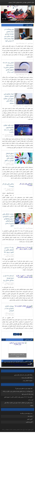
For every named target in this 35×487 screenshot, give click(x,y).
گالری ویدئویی (29, 422)
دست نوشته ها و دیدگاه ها (26, 413)
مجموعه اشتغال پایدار (27, 380)
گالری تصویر (29, 419)
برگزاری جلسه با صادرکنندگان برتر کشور (24, 22)
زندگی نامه (30, 416)
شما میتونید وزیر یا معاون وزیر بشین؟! (23, 388)
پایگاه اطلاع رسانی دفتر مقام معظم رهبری (23, 375)
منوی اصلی (2, 4)
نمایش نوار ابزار (33, 245)
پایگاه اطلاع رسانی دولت (26, 378)
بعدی (15, 334)
